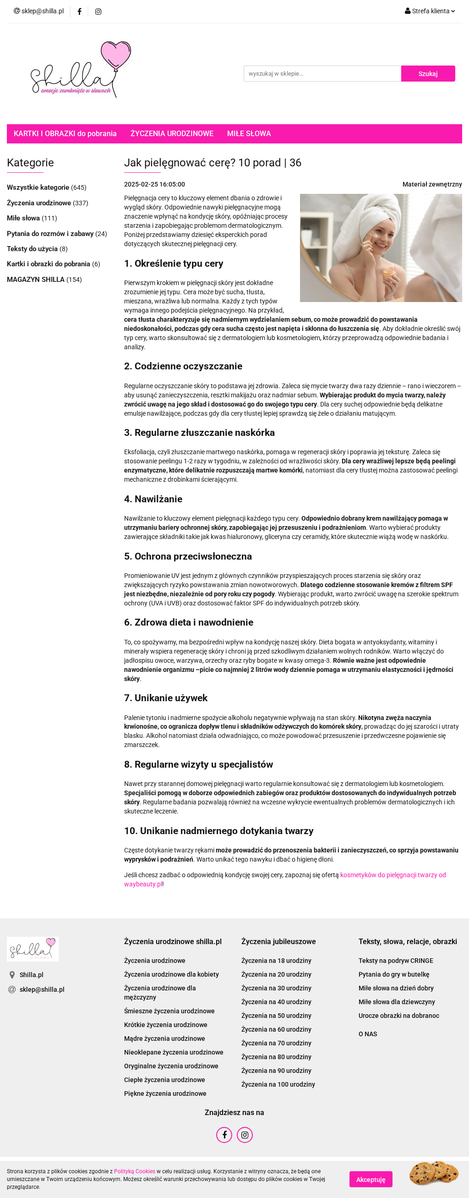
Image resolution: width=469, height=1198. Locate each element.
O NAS (368, 1034)
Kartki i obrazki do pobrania (49, 264)
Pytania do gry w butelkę (394, 974)
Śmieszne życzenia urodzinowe (169, 1011)
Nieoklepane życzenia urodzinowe (174, 1052)
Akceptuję (371, 1179)
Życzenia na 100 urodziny (278, 1084)
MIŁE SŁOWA (249, 133)
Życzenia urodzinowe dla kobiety (171, 974)
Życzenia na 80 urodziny (276, 1057)
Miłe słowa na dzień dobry (396, 988)
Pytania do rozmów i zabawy (51, 234)
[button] (173, 942)
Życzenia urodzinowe (40, 203)
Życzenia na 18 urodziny (276, 960)
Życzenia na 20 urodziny (276, 974)
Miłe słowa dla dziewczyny (397, 1002)
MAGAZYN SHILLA (36, 279)
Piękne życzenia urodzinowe (165, 1093)
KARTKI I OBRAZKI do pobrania (65, 133)
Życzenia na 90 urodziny (276, 1070)
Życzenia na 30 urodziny (276, 988)
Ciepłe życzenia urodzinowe (164, 1079)
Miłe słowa (24, 218)
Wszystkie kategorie (39, 187)
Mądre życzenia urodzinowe (164, 1038)
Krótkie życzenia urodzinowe (165, 1024)
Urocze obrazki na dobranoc (399, 1015)
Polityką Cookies (134, 1171)
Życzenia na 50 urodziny (276, 1015)
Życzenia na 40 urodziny (276, 1002)
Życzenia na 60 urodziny (276, 1029)
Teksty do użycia (33, 249)
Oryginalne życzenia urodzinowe (171, 1066)
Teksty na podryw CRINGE (396, 960)
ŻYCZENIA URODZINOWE (172, 133)
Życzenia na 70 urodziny (276, 1043)
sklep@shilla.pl (42, 989)
